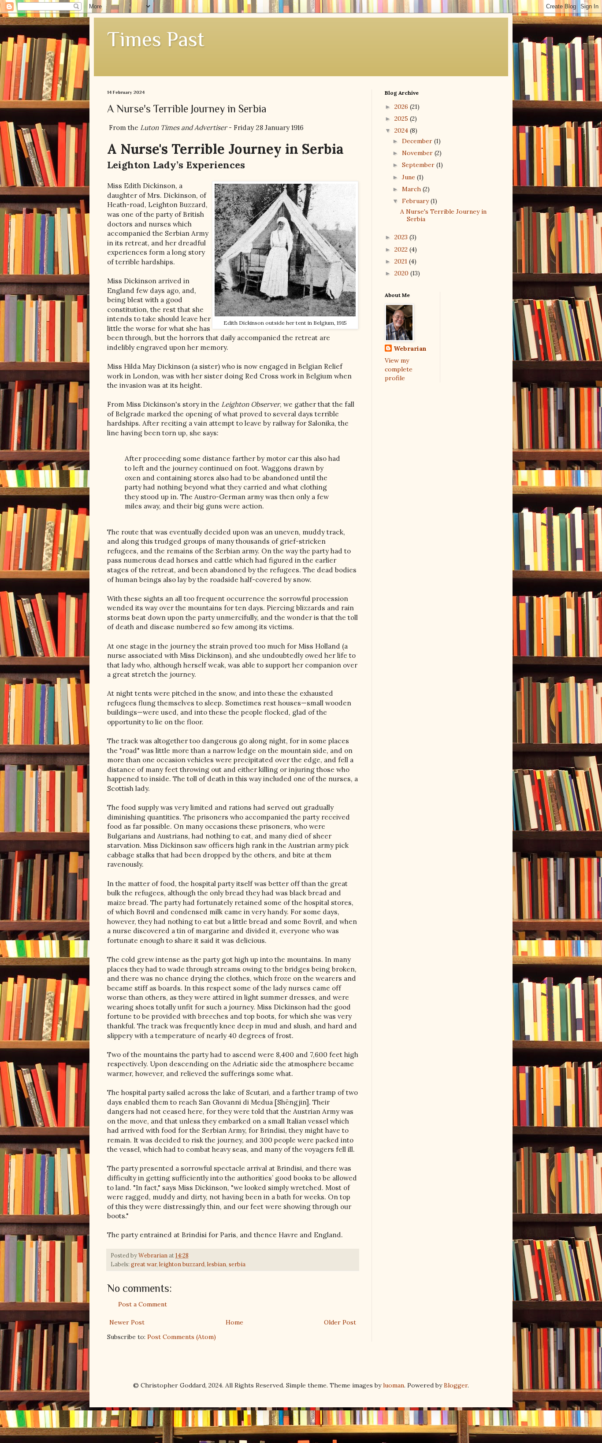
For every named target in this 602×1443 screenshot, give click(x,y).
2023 (401, 237)
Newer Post (127, 1322)
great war (143, 1264)
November (418, 153)
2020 (402, 273)
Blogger (456, 1385)
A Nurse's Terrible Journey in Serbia (443, 215)
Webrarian (410, 348)
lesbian (216, 1264)
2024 (402, 130)
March (412, 189)
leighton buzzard (181, 1264)
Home (234, 1322)
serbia (237, 1264)
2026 (402, 107)
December (418, 141)
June (409, 177)
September (419, 165)
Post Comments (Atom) (181, 1337)
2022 (401, 249)
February (416, 201)
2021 (401, 261)
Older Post (340, 1322)
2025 (402, 118)
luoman (393, 1385)
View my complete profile (398, 369)
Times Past (155, 39)
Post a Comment (142, 1304)
